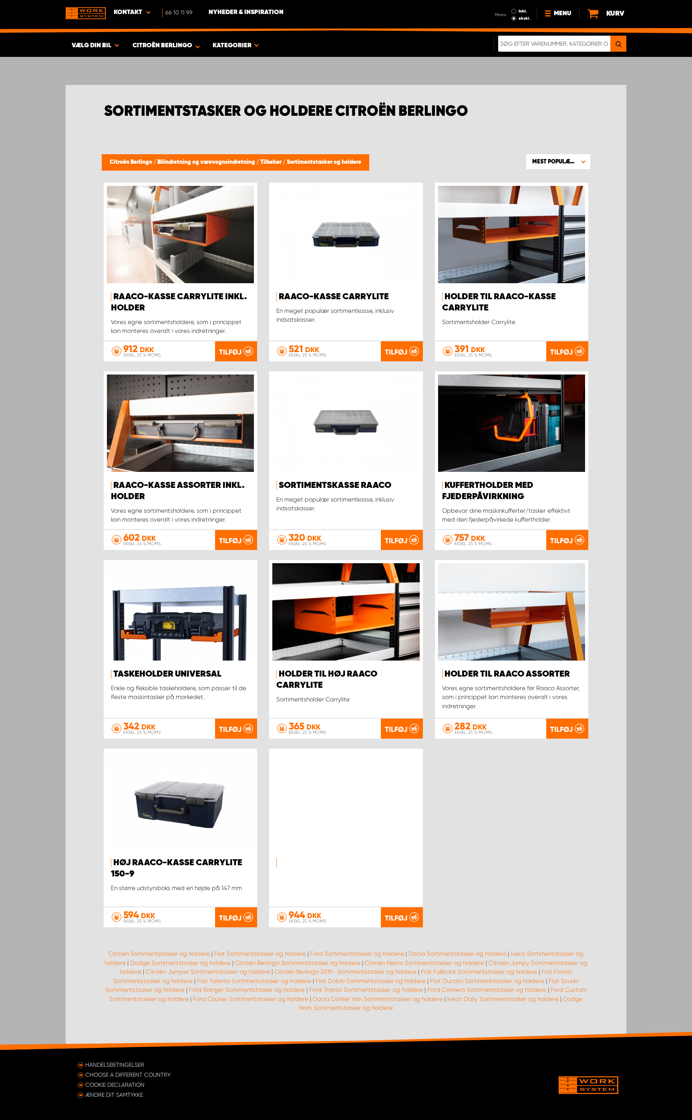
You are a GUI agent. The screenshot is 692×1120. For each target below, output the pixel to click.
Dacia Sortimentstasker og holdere (457, 953)
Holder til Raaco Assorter (507, 674)
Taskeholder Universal (167, 674)
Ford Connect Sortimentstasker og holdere (486, 989)
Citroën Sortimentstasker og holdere (159, 953)
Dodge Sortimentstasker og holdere (180, 963)
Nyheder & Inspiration (246, 12)
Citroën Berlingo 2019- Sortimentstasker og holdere (345, 971)
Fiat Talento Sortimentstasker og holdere (254, 981)
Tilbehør (271, 162)
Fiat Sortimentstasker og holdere (260, 953)
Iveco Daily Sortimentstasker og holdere (503, 999)
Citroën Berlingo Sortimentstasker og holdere (297, 963)
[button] (558, 161)
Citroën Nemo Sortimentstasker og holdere (424, 963)
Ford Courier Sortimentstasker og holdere (250, 999)
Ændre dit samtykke (114, 1095)
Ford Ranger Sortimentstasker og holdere (247, 989)
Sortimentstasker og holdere (324, 162)
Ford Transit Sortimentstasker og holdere (366, 989)
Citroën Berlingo (131, 162)
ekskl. (524, 18)
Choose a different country (128, 1075)
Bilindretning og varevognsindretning (206, 162)
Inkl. (523, 11)
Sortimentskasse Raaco (335, 485)
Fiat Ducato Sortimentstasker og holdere (487, 981)
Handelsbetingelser (114, 1065)
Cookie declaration (115, 1085)
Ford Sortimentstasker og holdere (357, 953)
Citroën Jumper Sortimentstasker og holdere (208, 971)
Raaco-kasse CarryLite (334, 296)
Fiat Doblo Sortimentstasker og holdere (371, 981)
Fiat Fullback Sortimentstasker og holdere (479, 971)
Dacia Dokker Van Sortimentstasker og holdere (378, 999)
